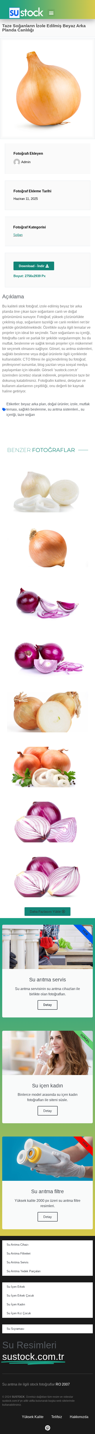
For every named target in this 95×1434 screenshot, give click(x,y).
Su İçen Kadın (16, 1304)
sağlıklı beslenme (32, 409)
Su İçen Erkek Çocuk (20, 1295)
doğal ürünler (58, 404)
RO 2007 (63, 1384)
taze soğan (26, 415)
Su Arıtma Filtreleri (18, 1253)
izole (74, 404)
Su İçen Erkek (16, 1286)
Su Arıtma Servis (17, 1262)
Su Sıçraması (15, 1328)
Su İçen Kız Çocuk (19, 1313)
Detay (47, 1005)
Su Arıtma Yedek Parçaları (24, 1271)
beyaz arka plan (33, 404)
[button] (51, 12)
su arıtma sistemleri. (63, 409)
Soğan (18, 235)
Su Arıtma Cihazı (17, 1244)
